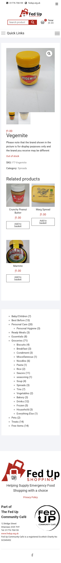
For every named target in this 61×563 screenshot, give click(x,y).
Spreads (22, 168)
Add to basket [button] (18, 225)
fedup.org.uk (34, 3)
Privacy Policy (30, 497)
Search (32, 22)
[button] (49, 54)
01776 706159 (16, 3)
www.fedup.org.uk (10, 533)
